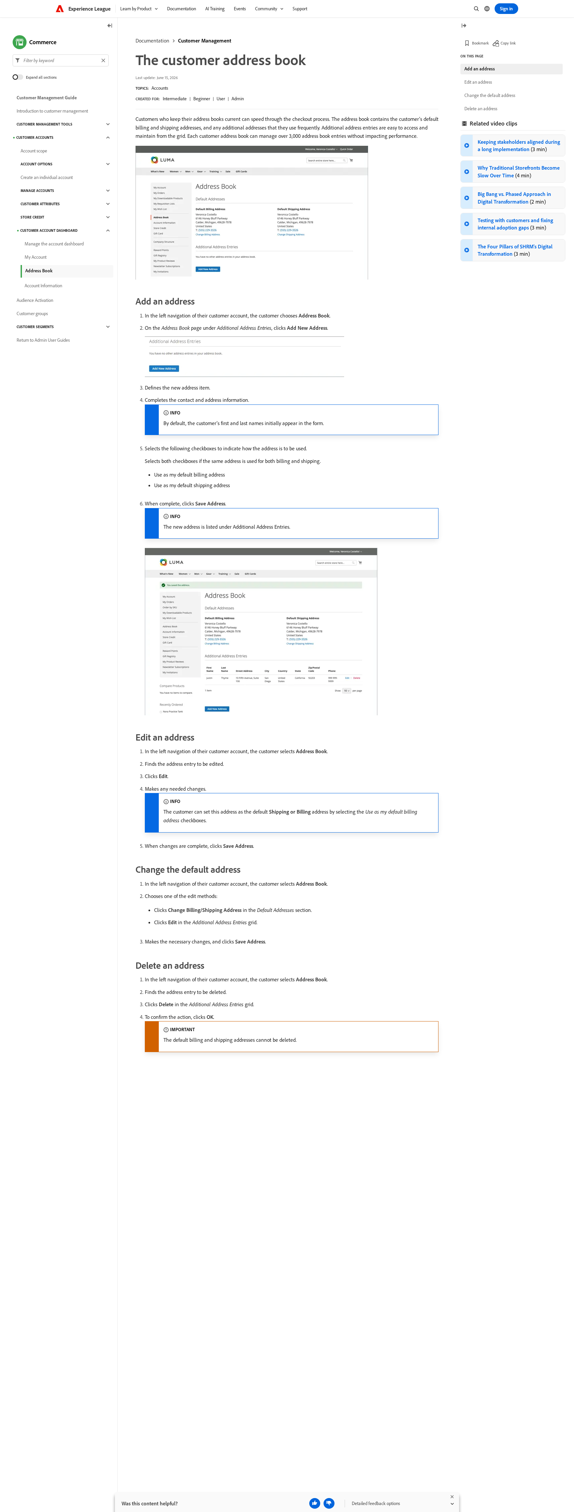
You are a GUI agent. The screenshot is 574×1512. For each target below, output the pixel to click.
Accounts (159, 88)
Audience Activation (35, 300)
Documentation (152, 40)
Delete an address (480, 109)
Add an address (479, 69)
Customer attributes (40, 204)
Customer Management (204, 40)
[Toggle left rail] (110, 26)
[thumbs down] (329, 1503)
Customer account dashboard (48, 230)
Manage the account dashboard (54, 244)
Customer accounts (34, 137)
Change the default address (489, 95)
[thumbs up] (314, 1503)
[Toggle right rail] (463, 26)
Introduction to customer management (52, 111)
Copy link (508, 43)
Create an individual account (47, 177)
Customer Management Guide (47, 98)
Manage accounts (37, 190)
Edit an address (478, 82)
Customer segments (35, 326)
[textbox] (61, 60)
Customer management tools (44, 124)
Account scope (34, 151)
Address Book (38, 271)
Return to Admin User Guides (43, 340)
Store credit (32, 217)
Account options (36, 164)
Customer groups (32, 313)
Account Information (43, 286)
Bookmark (480, 43)
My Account (36, 257)
